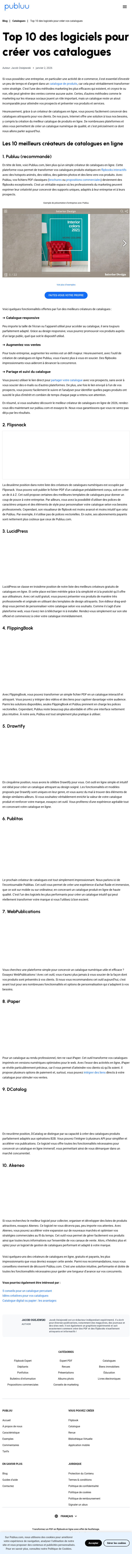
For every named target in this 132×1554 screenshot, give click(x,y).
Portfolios (22, 1372)
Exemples (7, 1438)
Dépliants (22, 1366)
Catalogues (18, 20)
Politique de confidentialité (83, 1486)
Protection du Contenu (81, 1473)
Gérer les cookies (116, 1543)
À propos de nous (12, 1426)
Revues (66, 1366)
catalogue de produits (63, 83)
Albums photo (66, 1378)
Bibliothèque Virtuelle (80, 1438)
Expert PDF (66, 1360)
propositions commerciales (83, 179)
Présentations (66, 1372)
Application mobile (79, 1445)
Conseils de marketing (66, 1384)
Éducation (109, 1372)
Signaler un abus (78, 1504)
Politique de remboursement (84, 1498)
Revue (71, 1432)
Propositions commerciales (22, 1384)
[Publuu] (17, 7)
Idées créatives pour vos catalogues (25, 1295)
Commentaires (10, 1445)
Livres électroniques (109, 1378)
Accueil (6, 1420)
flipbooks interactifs (113, 170)
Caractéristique (10, 1432)
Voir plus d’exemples (66, 284)
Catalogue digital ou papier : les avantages (29, 1300)
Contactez (8, 1486)
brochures (55, 179)
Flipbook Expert (23, 1360)
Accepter (93, 1543)
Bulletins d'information (23, 1378)
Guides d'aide (10, 1479)
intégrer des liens (95, 1072)
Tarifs (5, 1451)
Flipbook (73, 1420)
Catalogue (74, 1426)
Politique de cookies (79, 1492)
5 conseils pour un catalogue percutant (27, 1290)
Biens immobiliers (109, 1366)
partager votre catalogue (67, 380)
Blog (5, 20)
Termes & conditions (80, 1479)
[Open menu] (125, 7)
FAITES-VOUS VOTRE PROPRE (66, 295)
